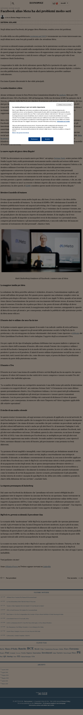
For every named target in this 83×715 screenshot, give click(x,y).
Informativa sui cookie (63, 121)
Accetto (47, 139)
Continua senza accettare (64, 104)
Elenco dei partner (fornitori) (20, 132)
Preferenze (34, 139)
